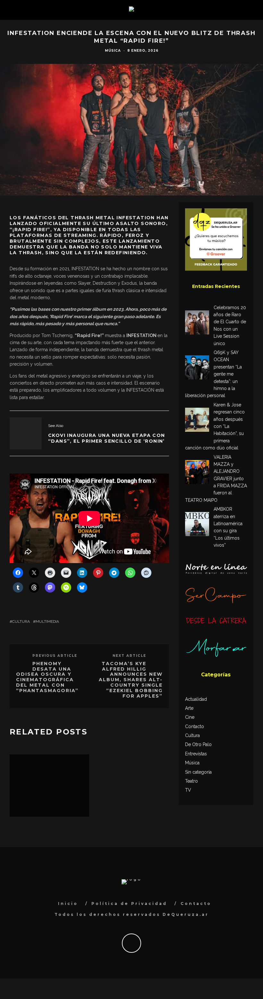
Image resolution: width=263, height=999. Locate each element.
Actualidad (196, 699)
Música (113, 50)
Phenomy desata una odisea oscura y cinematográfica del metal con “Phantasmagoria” (47, 677)
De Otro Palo (198, 744)
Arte (189, 708)
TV (188, 790)
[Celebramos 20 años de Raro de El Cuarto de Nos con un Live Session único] (197, 323)
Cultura (21, 621)
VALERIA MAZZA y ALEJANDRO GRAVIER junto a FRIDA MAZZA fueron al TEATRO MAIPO (216, 479)
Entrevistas (196, 753)
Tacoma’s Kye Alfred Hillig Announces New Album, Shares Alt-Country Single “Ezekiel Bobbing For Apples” (131, 680)
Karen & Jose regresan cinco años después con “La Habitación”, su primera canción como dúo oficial (215, 426)
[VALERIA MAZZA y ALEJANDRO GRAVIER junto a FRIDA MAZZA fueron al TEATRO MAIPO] (197, 473)
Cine (189, 717)
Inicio (68, 903)
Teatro (191, 781)
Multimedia (47, 621)
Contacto (194, 726)
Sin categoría (198, 772)
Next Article (129, 656)
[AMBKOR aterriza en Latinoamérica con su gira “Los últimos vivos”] (197, 525)
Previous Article (54, 656)
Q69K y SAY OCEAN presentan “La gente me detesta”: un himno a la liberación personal (213, 374)
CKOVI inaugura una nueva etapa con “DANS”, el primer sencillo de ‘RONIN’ (106, 438)
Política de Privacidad (129, 903)
